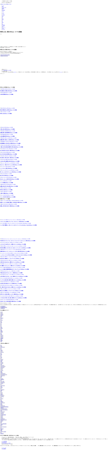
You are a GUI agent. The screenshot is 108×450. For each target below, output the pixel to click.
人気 (2, 9)
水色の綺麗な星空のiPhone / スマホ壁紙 (7, 136)
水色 (1, 357)
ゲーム (3, 13)
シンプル (2, 370)
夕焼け (1, 372)
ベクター (2, 383)
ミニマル (2, 363)
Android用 (3, 10)
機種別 (3, 8)
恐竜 (1, 430)
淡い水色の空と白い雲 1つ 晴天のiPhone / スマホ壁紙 (9, 150)
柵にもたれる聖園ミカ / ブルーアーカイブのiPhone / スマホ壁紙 (11, 290)
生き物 (1, 328)
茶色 (1, 376)
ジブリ (1, 392)
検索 (2, 6)
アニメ (3, 12)
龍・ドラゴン (2, 395)
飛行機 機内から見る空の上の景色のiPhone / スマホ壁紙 (10, 143)
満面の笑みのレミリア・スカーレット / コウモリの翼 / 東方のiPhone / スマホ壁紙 (14, 251)
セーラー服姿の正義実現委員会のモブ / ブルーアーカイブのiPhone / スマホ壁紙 (14, 269)
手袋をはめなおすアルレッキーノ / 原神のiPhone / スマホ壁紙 (11, 272)
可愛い (3, 28)
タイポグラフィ (3, 382)
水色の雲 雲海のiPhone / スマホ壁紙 (6, 94)
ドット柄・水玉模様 (3, 414)
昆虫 (1, 327)
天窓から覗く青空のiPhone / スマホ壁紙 (7, 129)
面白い (1, 404)
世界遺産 (2, 338)
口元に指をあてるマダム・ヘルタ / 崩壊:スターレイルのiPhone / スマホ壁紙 (14, 276)
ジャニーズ (2, 412)
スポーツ (2, 336)
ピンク (1, 351)
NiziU (1, 429)
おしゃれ (3, 29)
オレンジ (2, 359)
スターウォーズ (3, 405)
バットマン (2, 396)
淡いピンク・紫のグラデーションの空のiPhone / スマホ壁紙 (11, 164)
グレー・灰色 (2, 381)
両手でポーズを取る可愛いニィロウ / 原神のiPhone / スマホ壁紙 (11, 294)
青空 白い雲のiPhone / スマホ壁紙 (6, 189)
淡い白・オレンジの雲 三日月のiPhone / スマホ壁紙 (9, 179)
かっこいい (3, 27)
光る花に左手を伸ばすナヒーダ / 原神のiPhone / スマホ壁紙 (11, 283)
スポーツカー (2, 367)
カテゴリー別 (4, 7)
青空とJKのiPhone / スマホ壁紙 (6, 113)
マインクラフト (3, 411)
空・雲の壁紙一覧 (3, 306)
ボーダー (2, 398)
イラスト (3, 14)
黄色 (1, 354)
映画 (1, 339)
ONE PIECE (2, 379)
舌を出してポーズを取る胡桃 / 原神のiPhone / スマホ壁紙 (10, 301)
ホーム (3, 5)
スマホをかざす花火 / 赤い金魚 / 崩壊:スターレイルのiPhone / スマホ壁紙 (13, 297)
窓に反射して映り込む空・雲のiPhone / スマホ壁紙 (9, 157)
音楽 (1, 341)
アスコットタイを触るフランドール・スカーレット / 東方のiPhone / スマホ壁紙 (14, 221)
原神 (1, 371)
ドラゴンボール (3, 385)
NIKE (1, 390)
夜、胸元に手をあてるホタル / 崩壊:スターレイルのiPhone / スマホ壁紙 (13, 287)
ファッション (2, 365)
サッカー (2, 335)
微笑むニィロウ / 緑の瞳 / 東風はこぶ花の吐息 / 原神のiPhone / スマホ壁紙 (13, 202)
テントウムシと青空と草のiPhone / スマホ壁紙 (8, 168)
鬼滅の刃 (2, 401)
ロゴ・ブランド (3, 347)
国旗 (1, 361)
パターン (3, 15)
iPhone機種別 (4, 448)
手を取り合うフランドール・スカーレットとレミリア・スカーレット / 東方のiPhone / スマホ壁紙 (17, 240)
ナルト (1, 393)
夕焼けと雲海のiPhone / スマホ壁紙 (6, 193)
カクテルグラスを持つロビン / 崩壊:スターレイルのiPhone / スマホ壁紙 (13, 244)
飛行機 (1, 331)
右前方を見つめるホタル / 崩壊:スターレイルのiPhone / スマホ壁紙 (12, 262)
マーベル (2, 378)
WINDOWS (2, 433)
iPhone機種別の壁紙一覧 (4, 307)
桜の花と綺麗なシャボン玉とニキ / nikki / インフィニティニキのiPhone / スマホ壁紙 (15, 247)
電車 (2, 22)
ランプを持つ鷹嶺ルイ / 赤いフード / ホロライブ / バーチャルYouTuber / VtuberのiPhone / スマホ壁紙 (18, 225)
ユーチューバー (3, 402)
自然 (2, 16)
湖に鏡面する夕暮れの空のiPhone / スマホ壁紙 (8, 90)
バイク (1, 332)
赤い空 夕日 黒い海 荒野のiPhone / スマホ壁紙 (8, 154)
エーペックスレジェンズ (4, 374)
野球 (1, 334)
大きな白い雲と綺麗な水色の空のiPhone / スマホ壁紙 (9, 161)
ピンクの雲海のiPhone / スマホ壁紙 (6, 182)
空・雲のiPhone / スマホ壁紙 (7, 70)
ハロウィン (2, 413)
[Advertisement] (54, 40)
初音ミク (2, 394)
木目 (1, 400)
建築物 (1, 340)
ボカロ (1, 387)
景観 (1, 322)
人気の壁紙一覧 (3, 308)
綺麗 (1, 346)
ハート (1, 369)
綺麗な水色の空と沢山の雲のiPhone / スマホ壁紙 (9, 186)
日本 (1, 364)
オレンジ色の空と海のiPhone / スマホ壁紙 (7, 196)
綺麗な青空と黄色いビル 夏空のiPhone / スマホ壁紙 (9, 139)
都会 (1, 403)
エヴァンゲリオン (3, 373)
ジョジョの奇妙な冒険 (3, 423)
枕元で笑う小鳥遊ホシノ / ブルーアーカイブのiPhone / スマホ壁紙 (12, 258)
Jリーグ (2, 368)
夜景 (2, 19)
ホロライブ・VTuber (3, 431)
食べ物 (1, 360)
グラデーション (3, 375)
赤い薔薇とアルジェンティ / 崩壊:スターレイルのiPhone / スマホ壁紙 (12, 265)
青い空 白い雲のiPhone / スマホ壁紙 (6, 175)
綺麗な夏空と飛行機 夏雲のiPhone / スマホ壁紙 (8, 132)
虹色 (1, 386)
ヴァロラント (2, 389)
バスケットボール (3, 366)
